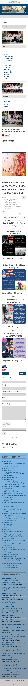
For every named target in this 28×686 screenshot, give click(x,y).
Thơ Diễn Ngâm (8, 58)
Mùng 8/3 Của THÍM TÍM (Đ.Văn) (11, 582)
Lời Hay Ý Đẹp (8, 72)
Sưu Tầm (6, 105)
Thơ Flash (7, 55)
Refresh (4, 427)
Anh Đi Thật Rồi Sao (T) (8, 615)
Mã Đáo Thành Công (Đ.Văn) (10, 649)
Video (5, 78)
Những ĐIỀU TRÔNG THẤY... (9, 620)
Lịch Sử (6, 103)
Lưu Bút (6, 69)
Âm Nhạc (6, 76)
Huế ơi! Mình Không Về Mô (9, 578)
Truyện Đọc (7, 67)
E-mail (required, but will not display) (11, 391)
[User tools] (24, 197)
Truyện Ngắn (7, 65)
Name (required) (6, 385)
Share (4, 365)
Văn (5, 62)
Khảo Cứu (7, 101)
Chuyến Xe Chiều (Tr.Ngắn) (9, 664)
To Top (14, 684)
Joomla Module (5, 138)
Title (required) (6, 404)
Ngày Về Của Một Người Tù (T (10, 611)
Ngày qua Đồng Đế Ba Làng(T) (10, 674)
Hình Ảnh (6, 74)
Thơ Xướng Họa (8, 56)
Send (4, 433)
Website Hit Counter (14, 146)
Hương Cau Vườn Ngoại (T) (9, 597)
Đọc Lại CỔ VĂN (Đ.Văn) (8, 602)
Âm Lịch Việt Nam (9, 71)
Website (4, 397)
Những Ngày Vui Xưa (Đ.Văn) (10, 659)
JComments (14, 437)
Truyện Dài (7, 64)
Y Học (6, 106)
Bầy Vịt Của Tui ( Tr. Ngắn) (9, 593)
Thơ (5, 51)
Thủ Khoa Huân (20, 680)
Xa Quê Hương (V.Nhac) (8, 606)
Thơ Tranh (7, 53)
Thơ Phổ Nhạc (8, 60)
